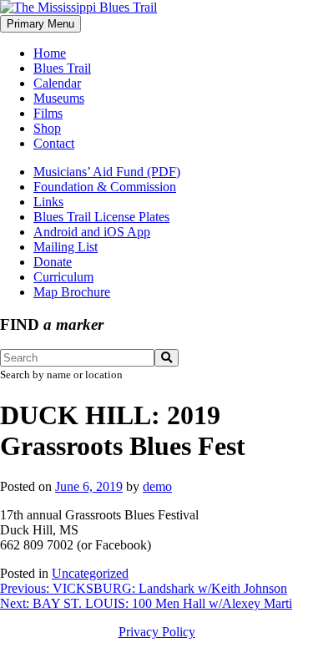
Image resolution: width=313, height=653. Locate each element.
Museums (58, 98)
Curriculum (63, 277)
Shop (47, 128)
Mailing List (65, 247)
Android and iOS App (91, 232)
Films (48, 113)
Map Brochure (71, 292)
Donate (52, 262)
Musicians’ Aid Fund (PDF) (106, 172)
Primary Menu (40, 24)
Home (49, 53)
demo (157, 486)
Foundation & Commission (104, 187)
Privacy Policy (157, 632)
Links (48, 202)
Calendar (57, 83)
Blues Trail (62, 68)
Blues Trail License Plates (101, 217)
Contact (53, 143)
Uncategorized (90, 573)
